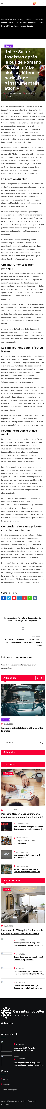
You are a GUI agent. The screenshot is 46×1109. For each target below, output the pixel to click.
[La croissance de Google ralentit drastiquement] (6, 855)
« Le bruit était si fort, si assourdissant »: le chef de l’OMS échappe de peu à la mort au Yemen (23, 642)
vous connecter (17, 665)
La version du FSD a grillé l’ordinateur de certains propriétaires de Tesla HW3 (25, 1050)
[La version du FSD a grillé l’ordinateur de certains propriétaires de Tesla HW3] (23, 904)
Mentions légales (10, 1090)
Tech (16, 1041)
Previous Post (12, 615)
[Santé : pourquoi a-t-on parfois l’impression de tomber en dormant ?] (6, 942)
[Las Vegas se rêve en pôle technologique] (6, 840)
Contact (6, 1084)
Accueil (6, 1079)
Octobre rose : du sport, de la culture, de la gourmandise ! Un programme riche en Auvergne (27, 871)
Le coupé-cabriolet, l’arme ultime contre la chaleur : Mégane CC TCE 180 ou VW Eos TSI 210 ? (28, 973)
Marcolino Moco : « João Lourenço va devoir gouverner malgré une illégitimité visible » (22, 817)
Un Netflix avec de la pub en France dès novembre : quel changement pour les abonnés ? (28, 829)
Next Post (36, 637)
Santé (16, 1056)
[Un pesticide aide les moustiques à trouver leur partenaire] (6, 957)
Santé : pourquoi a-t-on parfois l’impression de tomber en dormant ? (28, 945)
